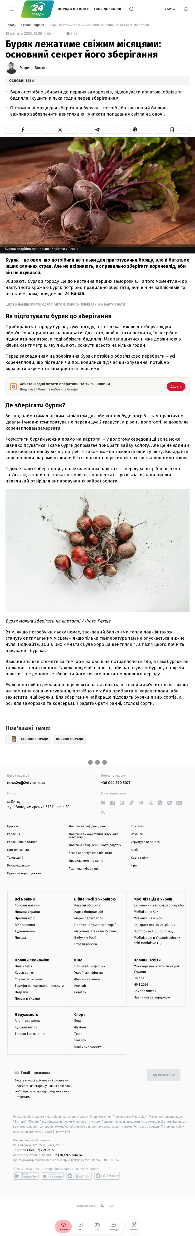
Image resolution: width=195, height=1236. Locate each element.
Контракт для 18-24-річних (154, 925)
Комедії (80, 986)
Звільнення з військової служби (159, 905)
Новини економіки (32, 960)
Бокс (77, 1021)
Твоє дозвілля (107, 9)
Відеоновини (25, 925)
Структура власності (145, 842)
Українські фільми (88, 973)
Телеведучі (15, 857)
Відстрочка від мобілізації (154, 931)
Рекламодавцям (18, 865)
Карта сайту (139, 857)
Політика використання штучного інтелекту (93, 836)
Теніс (78, 1034)
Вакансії (137, 834)
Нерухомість (26, 1014)
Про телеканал (18, 850)
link (103, 803)
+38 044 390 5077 (115, 783)
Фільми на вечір (87, 979)
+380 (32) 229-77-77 (40, 1150)
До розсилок (164, 1075)
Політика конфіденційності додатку (95, 845)
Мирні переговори (88, 918)
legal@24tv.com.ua (68, 1155)
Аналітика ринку (27, 1021)
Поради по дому (73, 9)
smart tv (79, 1176)
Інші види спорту (87, 1047)
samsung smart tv (107, 1176)
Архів (134, 850)
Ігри (134, 865)
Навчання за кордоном (152, 997)
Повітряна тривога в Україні (96, 925)
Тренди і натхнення (30, 1034)
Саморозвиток (145, 991)
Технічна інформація (84, 868)
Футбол (80, 1027)
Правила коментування (86, 860)
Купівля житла (26, 1027)
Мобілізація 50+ (146, 912)
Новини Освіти (147, 960)
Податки (21, 992)
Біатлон (80, 1040)
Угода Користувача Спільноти (90, 853)
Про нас (13, 826)
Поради (11, 25)
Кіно (78, 960)
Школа (139, 978)
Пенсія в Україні (27, 999)
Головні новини (27, 905)
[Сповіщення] (186, 9)
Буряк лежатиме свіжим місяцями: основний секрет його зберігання (100, 25)
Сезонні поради (33, 25)
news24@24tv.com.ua (26, 783)
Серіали (80, 992)
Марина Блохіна (34, 68)
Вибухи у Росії (85, 938)
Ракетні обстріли (87, 905)
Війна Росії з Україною (95, 899)
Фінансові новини (29, 979)
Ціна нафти (24, 966)
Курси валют (24, 973)
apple (52, 1176)
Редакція (13, 834)
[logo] (37, 9)
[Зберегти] (172, 129)
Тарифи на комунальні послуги (39, 986)
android (26, 1176)
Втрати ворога (85, 944)
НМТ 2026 (141, 985)
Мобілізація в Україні (154, 899)
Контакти (137, 826)
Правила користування (24, 873)
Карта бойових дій (88, 912)
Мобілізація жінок (148, 918)
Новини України (27, 912)
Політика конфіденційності (89, 826)
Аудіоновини (25, 931)
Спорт (79, 1014)
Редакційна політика (22, 842)
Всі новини (25, 899)
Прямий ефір (25, 918)
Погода (20, 938)
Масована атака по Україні (95, 931)
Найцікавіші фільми (90, 966)
